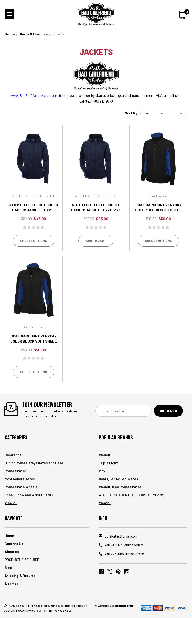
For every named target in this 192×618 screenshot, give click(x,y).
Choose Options (33, 241)
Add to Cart (96, 241)
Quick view (34, 153)
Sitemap (11, 583)
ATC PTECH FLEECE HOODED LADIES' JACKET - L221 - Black (33, 209)
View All (11, 503)
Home (9, 536)
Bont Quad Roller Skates (118, 479)
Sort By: (131, 113)
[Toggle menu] (9, 14)
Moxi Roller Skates (20, 479)
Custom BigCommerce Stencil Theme (30, 610)
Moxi (102, 471)
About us (12, 551)
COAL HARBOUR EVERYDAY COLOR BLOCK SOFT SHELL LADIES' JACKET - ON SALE (33, 341)
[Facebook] (101, 571)
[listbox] (163, 113)
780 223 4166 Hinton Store (124, 554)
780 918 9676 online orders (124, 545)
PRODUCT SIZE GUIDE (22, 559)
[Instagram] (126, 571)
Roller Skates (16, 471)
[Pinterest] (118, 571)
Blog (8, 567)
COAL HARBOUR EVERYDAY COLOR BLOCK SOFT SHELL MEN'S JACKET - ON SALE (158, 209)
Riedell (104, 455)
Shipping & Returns (20, 575)
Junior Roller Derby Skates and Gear (34, 463)
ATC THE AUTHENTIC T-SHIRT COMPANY (131, 495)
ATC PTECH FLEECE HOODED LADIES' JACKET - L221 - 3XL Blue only (96, 209)
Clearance (13, 455)
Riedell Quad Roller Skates (120, 487)
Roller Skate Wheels (21, 487)
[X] (109, 571)
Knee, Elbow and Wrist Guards (29, 495)
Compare (32, 165)
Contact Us (14, 544)
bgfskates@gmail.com (121, 536)
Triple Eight (108, 463)
